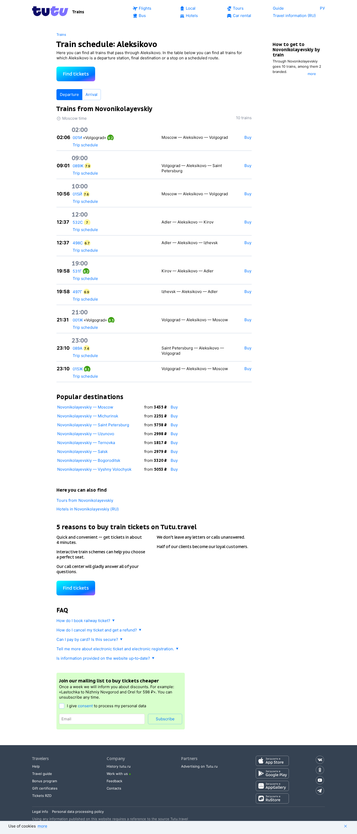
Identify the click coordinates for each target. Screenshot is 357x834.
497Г (77, 291)
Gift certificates (44, 788)
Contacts (114, 788)
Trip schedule (85, 144)
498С (78, 242)
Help (36, 766)
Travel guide (42, 774)
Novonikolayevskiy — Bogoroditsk (88, 460)
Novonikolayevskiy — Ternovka (86, 442)
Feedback (114, 781)
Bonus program (44, 781)
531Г (77, 271)
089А (77, 348)
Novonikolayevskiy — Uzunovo (85, 433)
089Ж (78, 165)
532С (78, 222)
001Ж (78, 320)
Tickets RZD (41, 795)
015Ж (78, 368)
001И (77, 137)
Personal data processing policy (78, 811)
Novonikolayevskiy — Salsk (82, 451)
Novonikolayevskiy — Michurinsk (87, 415)
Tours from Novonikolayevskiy (84, 500)
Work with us (117, 774)
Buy (174, 407)
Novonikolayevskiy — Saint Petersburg (93, 424)
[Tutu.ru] (50, 12)
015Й (77, 194)
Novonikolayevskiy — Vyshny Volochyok (94, 469)
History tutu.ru (119, 766)
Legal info (40, 811)
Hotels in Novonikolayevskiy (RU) (87, 509)
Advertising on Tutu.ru (199, 766)
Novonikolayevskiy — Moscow (85, 407)
